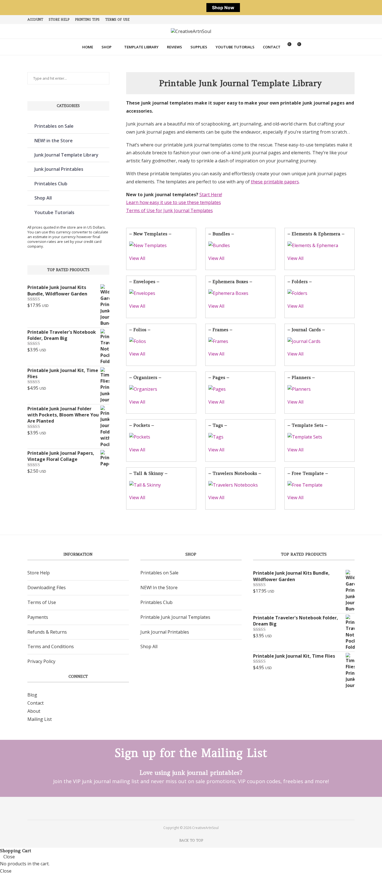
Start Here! (210, 194)
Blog (32, 695)
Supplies (198, 46)
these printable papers (275, 182)
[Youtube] (198, 808)
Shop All (43, 198)
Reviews (174, 46)
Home (87, 46)
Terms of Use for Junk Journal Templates (169, 210)
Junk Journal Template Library (66, 155)
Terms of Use (117, 20)
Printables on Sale (54, 126)
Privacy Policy (41, 661)
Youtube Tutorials (235, 46)
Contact (271, 46)
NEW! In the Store (159, 587)
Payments (37, 617)
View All (137, 258)
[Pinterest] (183, 808)
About (33, 711)
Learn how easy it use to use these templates (173, 202)
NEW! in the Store (53, 141)
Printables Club (50, 184)
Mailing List (39, 719)
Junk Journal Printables (58, 169)
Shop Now (223, 7)
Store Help (59, 20)
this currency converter (68, 232)
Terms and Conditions (50, 646)
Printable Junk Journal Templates (175, 617)
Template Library (141, 46)
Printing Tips (87, 20)
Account (35, 20)
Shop (107, 46)
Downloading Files (46, 587)
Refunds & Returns (47, 632)
